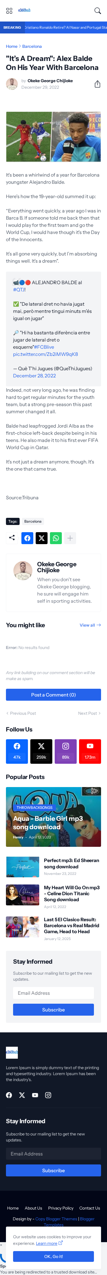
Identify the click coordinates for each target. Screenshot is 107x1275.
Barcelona (32, 46)
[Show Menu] (9, 11)
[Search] (98, 11)
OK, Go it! (53, 1256)
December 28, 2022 (34, 376)
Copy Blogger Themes (56, 1219)
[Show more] (70, 538)
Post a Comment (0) (53, 695)
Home (12, 46)
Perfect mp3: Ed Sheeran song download (71, 863)
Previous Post (23, 713)
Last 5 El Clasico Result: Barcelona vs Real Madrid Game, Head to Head (71, 925)
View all (87, 625)
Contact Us (89, 1208)
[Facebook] (27, 538)
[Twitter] (42, 538)
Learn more (46, 1243)
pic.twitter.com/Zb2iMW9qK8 (45, 354)
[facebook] (9, 1095)
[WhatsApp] (56, 538)
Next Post (87, 713)
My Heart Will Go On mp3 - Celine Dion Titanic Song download (72, 893)
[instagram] (48, 1095)
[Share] (95, 84)
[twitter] (22, 1095)
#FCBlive (44, 347)
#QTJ (18, 290)
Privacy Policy (60, 1208)
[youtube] (35, 1095)
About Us (33, 1208)
